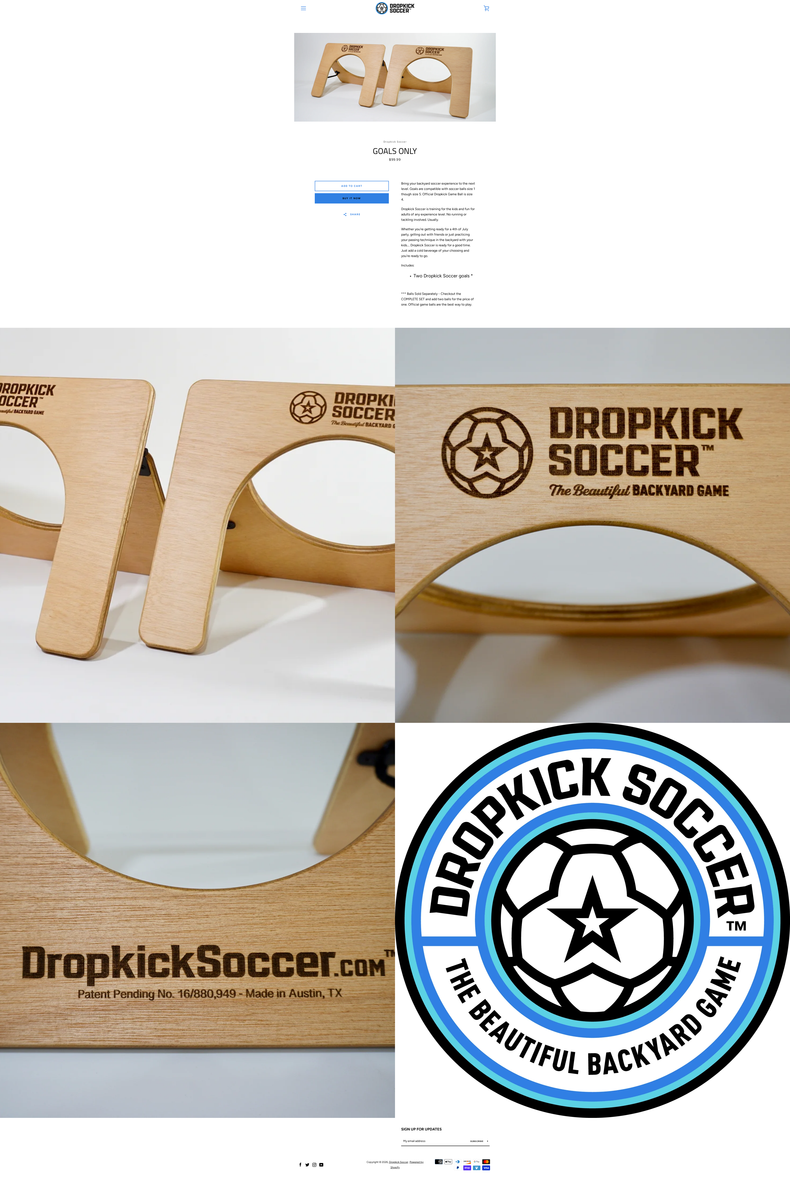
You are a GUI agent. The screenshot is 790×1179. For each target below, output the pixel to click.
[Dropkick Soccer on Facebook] (300, 1164)
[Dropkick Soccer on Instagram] (314, 1164)
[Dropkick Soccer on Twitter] (307, 1164)
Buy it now (352, 198)
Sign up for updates (421, 1129)
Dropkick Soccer (398, 1162)
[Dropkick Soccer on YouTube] (321, 1164)
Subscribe (477, 1141)
